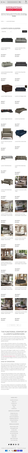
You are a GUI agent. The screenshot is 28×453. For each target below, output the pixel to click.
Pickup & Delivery (14, 420)
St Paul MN (14, 430)
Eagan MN (14, 435)
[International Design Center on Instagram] (18, 444)
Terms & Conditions (14, 416)
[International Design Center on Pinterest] (13, 444)
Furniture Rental (14, 415)
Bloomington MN (14, 426)
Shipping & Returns (14, 418)
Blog (14, 406)
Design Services (14, 413)
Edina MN (14, 436)
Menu (4, 2)
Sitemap (14, 405)
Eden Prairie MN (14, 438)
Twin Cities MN (14, 440)
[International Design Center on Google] (16, 444)
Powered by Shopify (21, 448)
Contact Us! (14, 403)
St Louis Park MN (14, 433)
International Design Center (9, 356)
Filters (24, 31)
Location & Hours (14, 400)
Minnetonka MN (14, 431)
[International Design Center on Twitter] (9, 444)
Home (2, 21)
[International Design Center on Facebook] (11, 444)
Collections (14, 408)
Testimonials (14, 421)
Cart (26, 2)
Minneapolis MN (14, 428)
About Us (14, 401)
